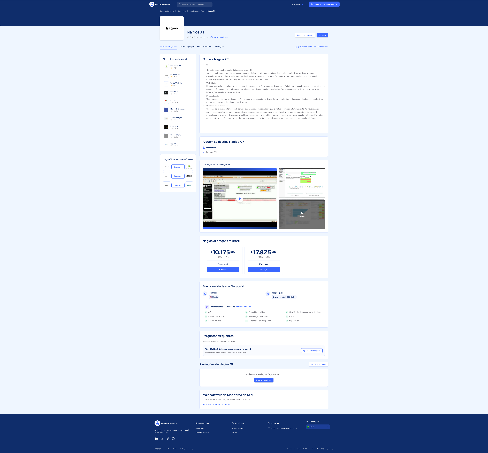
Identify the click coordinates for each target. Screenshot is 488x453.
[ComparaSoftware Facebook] (168, 439)
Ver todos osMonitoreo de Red (217, 404)
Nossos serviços (238, 428)
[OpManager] (189, 176)
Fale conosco (273, 423)
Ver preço (322, 35)
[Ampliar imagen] (302, 183)
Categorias (296, 4)
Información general (168, 46)
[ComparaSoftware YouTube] (162, 439)
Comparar (179, 167)
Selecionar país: (312, 421)
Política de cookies (327, 449)
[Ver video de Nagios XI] (240, 199)
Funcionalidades (204, 46)
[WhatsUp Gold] (189, 185)
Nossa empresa (202, 423)
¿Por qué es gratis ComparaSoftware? (313, 46)
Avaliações (219, 46)
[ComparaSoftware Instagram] (173, 439)
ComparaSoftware (167, 11)
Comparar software (305, 35)
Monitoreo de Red (197, 11)
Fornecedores (238, 423)
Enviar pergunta (313, 350)
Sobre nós (199, 428)
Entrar (234, 432)
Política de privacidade (311, 449)
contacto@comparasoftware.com (284, 428)
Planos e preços (187, 46)
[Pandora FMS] (189, 167)
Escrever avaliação (219, 37)
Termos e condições (294, 449)
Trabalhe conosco (202, 432)
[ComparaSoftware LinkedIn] (157, 439)
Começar (223, 269)
